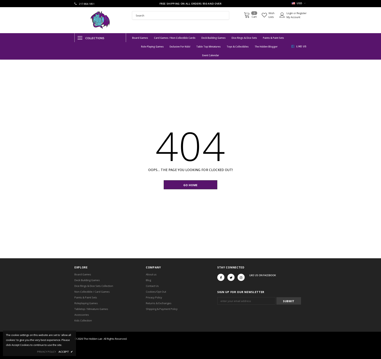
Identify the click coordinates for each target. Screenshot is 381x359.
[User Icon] (282, 15)
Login (290, 13)
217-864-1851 (86, 4)
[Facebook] (220, 277)
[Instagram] (241, 277)
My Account (293, 17)
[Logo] (100, 20)
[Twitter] (231, 277)
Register (302, 13)
